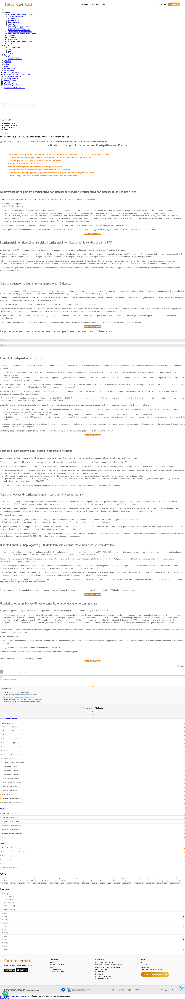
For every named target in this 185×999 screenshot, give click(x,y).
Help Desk (7, 61)
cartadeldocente (150, 883)
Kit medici (11, 36)
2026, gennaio (9, 909)
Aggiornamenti (8, 856)
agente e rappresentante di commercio (63, 878)
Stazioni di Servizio (11, 84)
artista (141, 880)
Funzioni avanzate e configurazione (15, 762)
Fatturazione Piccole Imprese (13, 782)
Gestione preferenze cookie (151, 969)
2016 (5, 942)
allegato (22, 880)
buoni (28, 883)
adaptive (48, 878)
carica (109, 883)
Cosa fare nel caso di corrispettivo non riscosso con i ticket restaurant (39, 169)
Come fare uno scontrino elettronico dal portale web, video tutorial (20, 695)
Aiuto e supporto (153, 878)
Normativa (23, 672)
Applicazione (12, 24)
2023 (5, 919)
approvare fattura (132, 880)
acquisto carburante (38, 878)
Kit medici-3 (12, 18)
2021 (5, 926)
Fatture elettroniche (10, 727)
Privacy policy (165, 990)
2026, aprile (8, 899)
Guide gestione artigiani (11, 790)
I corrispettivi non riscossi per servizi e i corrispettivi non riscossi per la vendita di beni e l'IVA (50, 157)
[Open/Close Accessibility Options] (182, 987)
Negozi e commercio (11, 72)
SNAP (6, 751)
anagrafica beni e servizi (75, 880)
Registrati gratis (11, 125)
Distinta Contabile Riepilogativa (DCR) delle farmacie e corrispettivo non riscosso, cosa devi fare (51, 172)
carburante (94, 883)
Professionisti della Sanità (13, 76)
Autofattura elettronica (151, 880)
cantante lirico (85, 883)
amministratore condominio (59, 880)
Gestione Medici (9, 758)
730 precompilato (11, 878)
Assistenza (145, 967)
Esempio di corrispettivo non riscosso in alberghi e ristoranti (35, 166)
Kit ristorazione (100, 972)
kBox (4, 837)
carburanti (102, 883)
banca (173, 880)
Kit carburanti (12, 37)
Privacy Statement (16, 996)
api (119, 880)
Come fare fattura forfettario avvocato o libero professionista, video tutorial (22, 699)
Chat (7, 129)
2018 (5, 936)
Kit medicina (99, 974)
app (124, 880)
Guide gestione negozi (11, 786)
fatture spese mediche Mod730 (13, 833)
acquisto (27, 878)
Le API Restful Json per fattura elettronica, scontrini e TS (17, 692)
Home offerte (10, 123)
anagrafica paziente (102, 880)
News (5, 863)
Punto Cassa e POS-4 (15, 16)
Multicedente (12, 39)
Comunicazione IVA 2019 (11, 774)
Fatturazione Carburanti (11, 747)
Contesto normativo (57, 965)
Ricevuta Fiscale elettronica (18, 26)
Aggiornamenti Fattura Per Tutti (130, 878)
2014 (4, 949)
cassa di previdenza (162, 883)
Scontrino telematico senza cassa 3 (20, 14)
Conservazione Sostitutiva (11, 798)
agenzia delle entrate (81, 878)
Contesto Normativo (15, 59)
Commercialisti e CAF (12, 86)
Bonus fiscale (21, 883)
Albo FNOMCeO (165, 878)
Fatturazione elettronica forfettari (20, 32)
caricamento (117, 883)
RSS (184, 724)
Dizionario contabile (9, 867)
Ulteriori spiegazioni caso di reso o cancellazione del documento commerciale (43, 175)
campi (62, 883)
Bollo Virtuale (4, 883)
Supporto (7, 55)
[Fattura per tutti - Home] (19, 4)
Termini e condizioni (57, 972)
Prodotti (85, 4)
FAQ (9, 49)
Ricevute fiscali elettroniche (12, 755)
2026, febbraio (9, 906)
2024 (5, 916)
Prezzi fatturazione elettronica (19, 30)
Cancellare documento (73, 883)
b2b (161, 880)
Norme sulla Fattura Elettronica (13, 825)
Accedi (6, 65)
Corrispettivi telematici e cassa (13, 735)
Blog (9, 51)
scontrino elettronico (8, 677)
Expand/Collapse (182, 723)
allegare (174, 878)
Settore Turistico (10, 80)
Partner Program (14, 47)
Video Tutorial (7, 794)
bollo (179, 880)
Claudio (38, 672)
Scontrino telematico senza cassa (20, 41)
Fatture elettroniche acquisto (12, 731)
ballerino (167, 880)
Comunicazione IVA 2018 (11, 770)
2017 (5, 939)
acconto (20, 878)
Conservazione (13, 22)
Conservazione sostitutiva (12, 739)
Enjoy (10, 43)
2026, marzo (9, 902)
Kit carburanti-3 (13, 20)
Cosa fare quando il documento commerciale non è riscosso (34, 160)
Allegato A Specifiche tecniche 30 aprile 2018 (37, 880)
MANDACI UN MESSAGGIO (153, 974)
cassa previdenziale (175, 883)
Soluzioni (95, 4)
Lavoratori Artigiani (11, 78)
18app (2, 878)
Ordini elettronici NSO (16, 28)
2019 (5, 933)
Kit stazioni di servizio (103, 976)
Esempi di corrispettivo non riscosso (24, 163)
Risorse (105, 4)
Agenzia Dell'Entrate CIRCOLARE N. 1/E (99, 878)
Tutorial (10, 53)
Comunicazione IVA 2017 (12, 766)
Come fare (10, 127)
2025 (5, 913)
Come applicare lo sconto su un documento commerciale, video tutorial (21, 702)
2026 (5, 894)
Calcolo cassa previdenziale (40, 883)
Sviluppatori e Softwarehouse (14, 88)
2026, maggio (9, 896)
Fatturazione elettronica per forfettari (108, 965)
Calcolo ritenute (54, 883)
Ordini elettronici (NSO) (11, 743)
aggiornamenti (115, 878)
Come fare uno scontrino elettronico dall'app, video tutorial (18, 697)
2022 (5, 923)
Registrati (7, 63)
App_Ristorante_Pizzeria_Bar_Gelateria (22, 34)
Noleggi (7, 82)
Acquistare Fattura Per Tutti (11, 821)
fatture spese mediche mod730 (13, 802)
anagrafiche (113, 880)
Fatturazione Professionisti (12, 778)
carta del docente (138, 883)
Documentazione (14, 57)
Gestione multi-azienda (103, 979)
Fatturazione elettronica (11, 848)
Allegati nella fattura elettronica (9, 880)
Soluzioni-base (9, 68)
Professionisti (9, 70)
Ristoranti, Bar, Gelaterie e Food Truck (17, 74)
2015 (5, 946)
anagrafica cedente (89, 880)
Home (6, 66)
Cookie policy (176, 990)
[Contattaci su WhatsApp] (5, 994)
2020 (5, 929)
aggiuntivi (143, 878)
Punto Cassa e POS (102, 969)
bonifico (13, 883)
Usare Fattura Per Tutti (10, 813)
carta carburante (127, 883)
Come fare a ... (8, 723)
